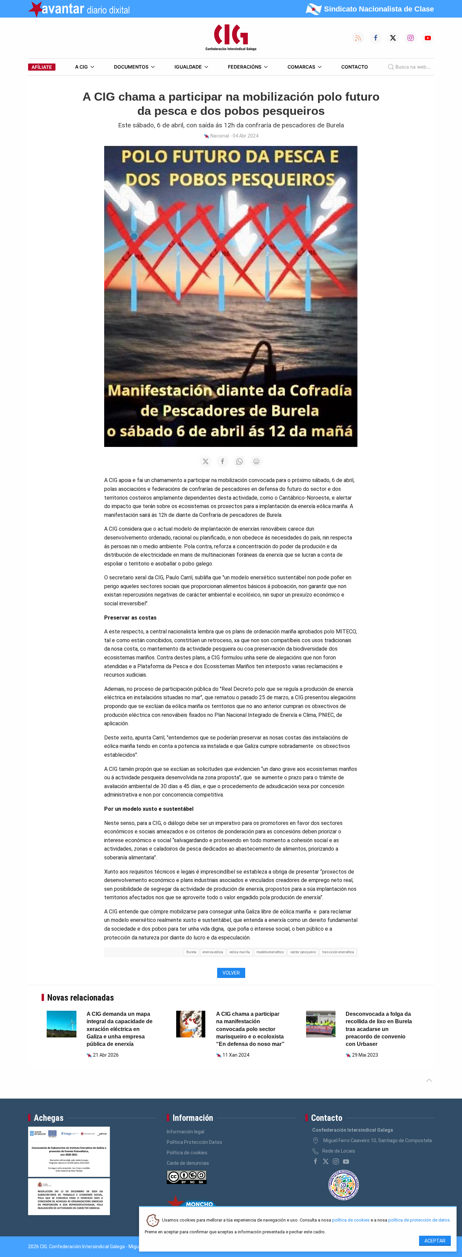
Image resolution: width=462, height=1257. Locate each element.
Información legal (185, 1131)
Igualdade (188, 67)
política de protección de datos (419, 1220)
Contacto (354, 67)
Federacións (244, 67)
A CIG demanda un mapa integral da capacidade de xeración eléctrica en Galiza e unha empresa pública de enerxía (120, 1029)
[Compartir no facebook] (222, 461)
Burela (191, 952)
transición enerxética (338, 952)
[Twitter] (325, 1161)
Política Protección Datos (194, 1142)
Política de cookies (187, 1152)
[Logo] (231, 37)
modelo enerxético (270, 952)
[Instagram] (335, 1161)
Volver (231, 973)
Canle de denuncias (188, 1163)
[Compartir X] (206, 461)
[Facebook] (315, 1161)
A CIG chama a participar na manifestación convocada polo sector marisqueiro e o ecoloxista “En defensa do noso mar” (250, 1029)
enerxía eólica (213, 952)
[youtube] (346, 1161)
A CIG (81, 67)
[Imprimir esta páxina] (256, 461)
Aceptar (434, 1240)
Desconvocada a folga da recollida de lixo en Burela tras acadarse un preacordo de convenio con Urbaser (379, 1029)
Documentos (131, 67)
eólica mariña (240, 952)
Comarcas (301, 67)
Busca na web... (413, 67)
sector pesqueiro (303, 952)
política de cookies (351, 1220)
